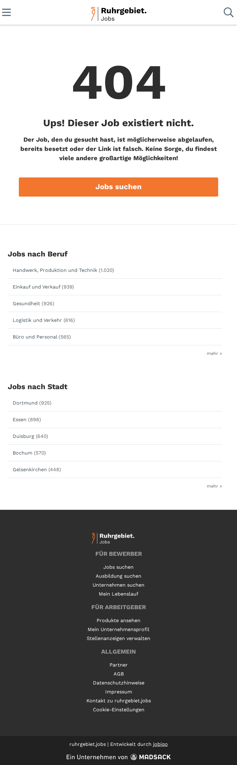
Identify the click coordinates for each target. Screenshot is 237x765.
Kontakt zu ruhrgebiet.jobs (118, 701)
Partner (119, 665)
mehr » (214, 353)
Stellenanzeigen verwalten (118, 638)
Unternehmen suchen (118, 585)
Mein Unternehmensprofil (118, 629)
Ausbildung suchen (118, 576)
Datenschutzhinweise (118, 683)
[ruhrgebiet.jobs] (118, 13)
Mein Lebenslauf (118, 594)
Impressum (118, 692)
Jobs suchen (118, 186)
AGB (119, 674)
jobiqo (160, 744)
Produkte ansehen (118, 620)
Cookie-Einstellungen (118, 710)
